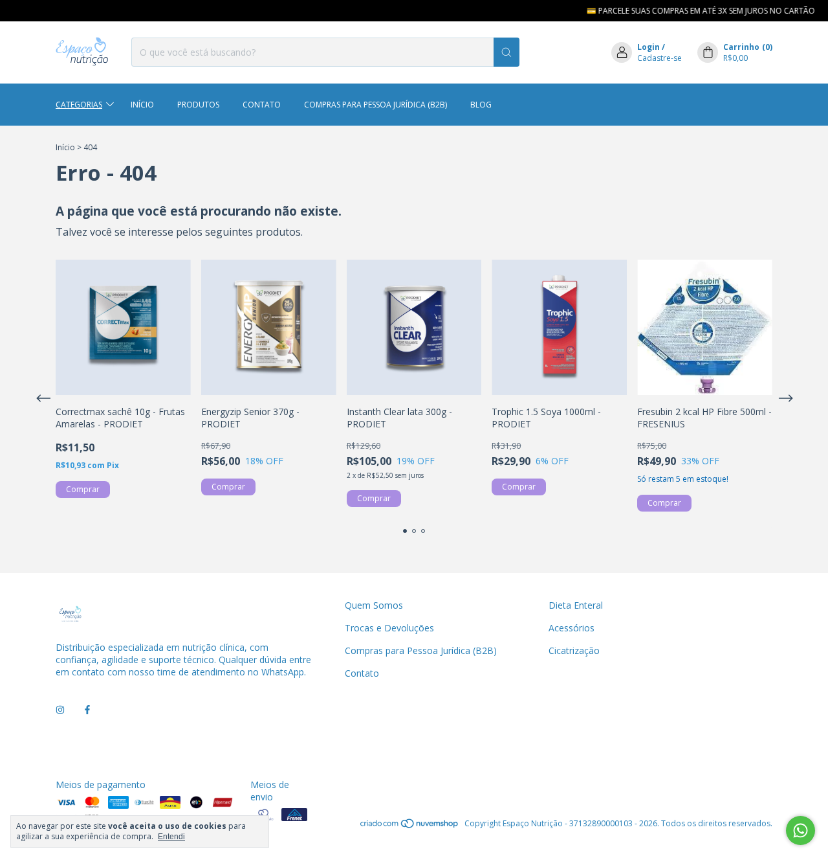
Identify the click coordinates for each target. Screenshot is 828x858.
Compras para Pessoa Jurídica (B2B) (375, 104)
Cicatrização (574, 650)
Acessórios (571, 628)
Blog (481, 104)
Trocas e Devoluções (389, 628)
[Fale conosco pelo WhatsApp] (800, 830)
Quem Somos (374, 605)
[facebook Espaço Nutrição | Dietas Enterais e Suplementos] (87, 710)
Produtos (198, 104)
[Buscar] (506, 52)
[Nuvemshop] (410, 826)
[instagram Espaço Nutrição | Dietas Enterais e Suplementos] (60, 710)
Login (648, 46)
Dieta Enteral (576, 605)
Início (142, 104)
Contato (262, 104)
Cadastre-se (659, 57)
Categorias (79, 104)
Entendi (171, 836)
